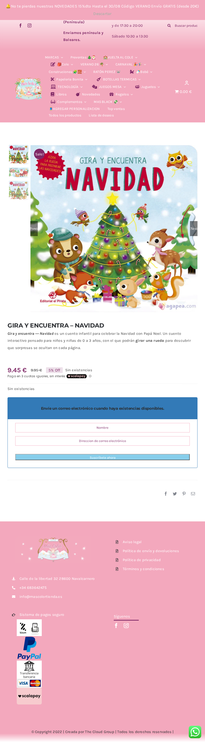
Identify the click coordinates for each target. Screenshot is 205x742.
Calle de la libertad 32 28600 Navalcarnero (57, 578)
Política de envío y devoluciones (151, 551)
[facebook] (20, 25)
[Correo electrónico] (193, 494)
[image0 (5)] (29, 75)
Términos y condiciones (143, 569)
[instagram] (30, 25)
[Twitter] (174, 494)
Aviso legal (132, 542)
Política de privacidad (142, 560)
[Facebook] (165, 494)
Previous (34, 228)
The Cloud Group (99, 732)
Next (194, 228)
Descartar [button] (102, 13)
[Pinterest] (184, 494)
